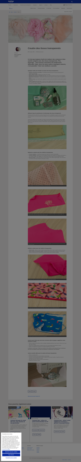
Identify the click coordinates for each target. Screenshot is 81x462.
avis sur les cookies (6, 449)
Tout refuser (11, 454)
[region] (11, 446)
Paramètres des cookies (11, 457)
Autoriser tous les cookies (11, 451)
